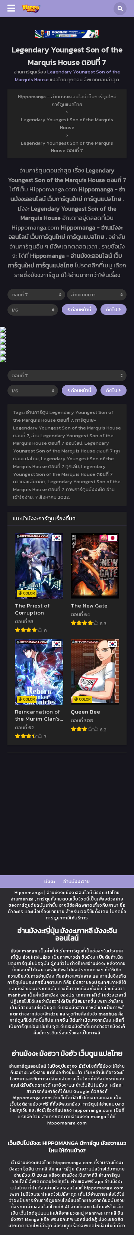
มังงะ (49, 881)
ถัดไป (112, 309)
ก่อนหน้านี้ (80, 309)
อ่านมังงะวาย (76, 881)
